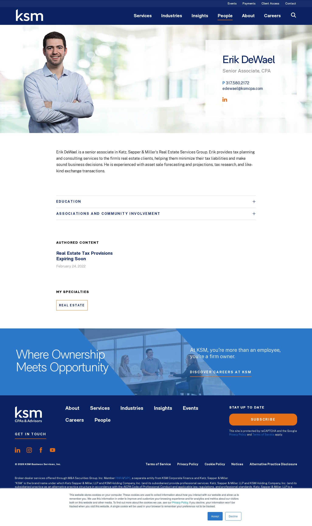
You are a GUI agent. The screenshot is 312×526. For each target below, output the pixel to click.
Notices (237, 464)
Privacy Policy (180, 502)
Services (143, 16)
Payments (249, 3)
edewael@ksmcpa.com (242, 88)
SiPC (127, 478)
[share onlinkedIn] (17, 450)
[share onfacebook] (41, 450)
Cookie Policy (215, 464)
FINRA (119, 478)
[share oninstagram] (29, 450)
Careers (272, 16)
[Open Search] (293, 16)
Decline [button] (233, 516)
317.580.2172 (237, 83)
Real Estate (72, 305)
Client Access (270, 3)
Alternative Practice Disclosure (273, 464)
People (225, 16)
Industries (171, 16)
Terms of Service (263, 434)
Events (232, 3)
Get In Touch (30, 434)
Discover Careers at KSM (221, 372)
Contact (290, 3)
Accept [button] (215, 516)
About (248, 16)
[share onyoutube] (52, 450)
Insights (199, 16)
